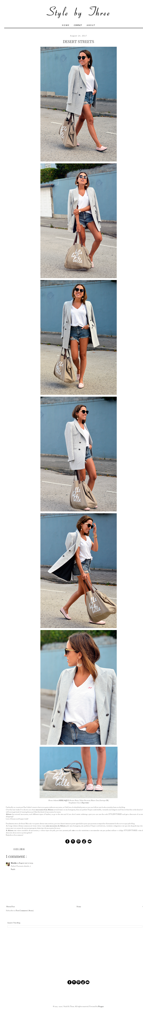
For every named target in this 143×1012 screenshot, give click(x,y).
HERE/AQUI (63, 800)
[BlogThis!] (17, 849)
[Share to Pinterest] (24, 849)
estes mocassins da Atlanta (56, 826)
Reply (13, 869)
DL (107, 800)
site (73, 830)
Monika (14, 863)
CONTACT (78, 25)
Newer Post (10, 907)
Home (79, 907)
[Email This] (14, 849)
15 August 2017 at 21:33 (25, 863)
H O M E (65, 25)
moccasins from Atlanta (44, 810)
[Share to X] (19, 849)
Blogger (101, 1006)
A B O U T (91, 25)
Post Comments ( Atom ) (25, 911)
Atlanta (9, 814)
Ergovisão (85, 803)
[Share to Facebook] (21, 849)
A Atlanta (9, 830)
